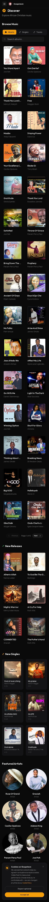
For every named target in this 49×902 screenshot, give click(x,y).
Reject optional (24, 888)
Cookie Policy (27, 883)
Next (36, 536)
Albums (11, 32)
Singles (25, 32)
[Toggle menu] (4, 4)
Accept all (24, 894)
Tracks (39, 32)
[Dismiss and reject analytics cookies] (43, 866)
